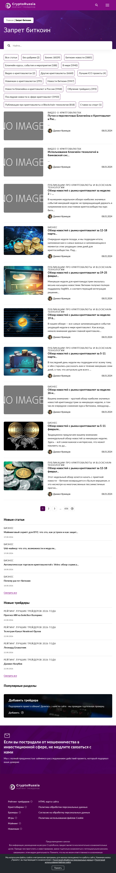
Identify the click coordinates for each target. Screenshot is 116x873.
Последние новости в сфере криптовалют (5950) (32, 96)
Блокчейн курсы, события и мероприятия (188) (31, 65)
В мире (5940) (70, 65)
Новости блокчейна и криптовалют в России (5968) (33, 88)
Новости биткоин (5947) (60, 81)
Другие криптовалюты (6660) (57, 73)
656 (66, 508)
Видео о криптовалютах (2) (20, 73)
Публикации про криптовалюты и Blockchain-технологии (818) (40, 104)
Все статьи (11, 57)
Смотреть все (10, 593)
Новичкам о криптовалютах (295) (23, 81)
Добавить (14, 712)
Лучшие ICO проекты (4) (92, 73)
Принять (58, 868)
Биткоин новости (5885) (79, 57)
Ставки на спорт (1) (91, 104)
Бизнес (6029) (52, 57)
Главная (10, 20)
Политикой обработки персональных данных (73, 860)
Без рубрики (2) (31, 57)
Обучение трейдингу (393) (82, 88)
